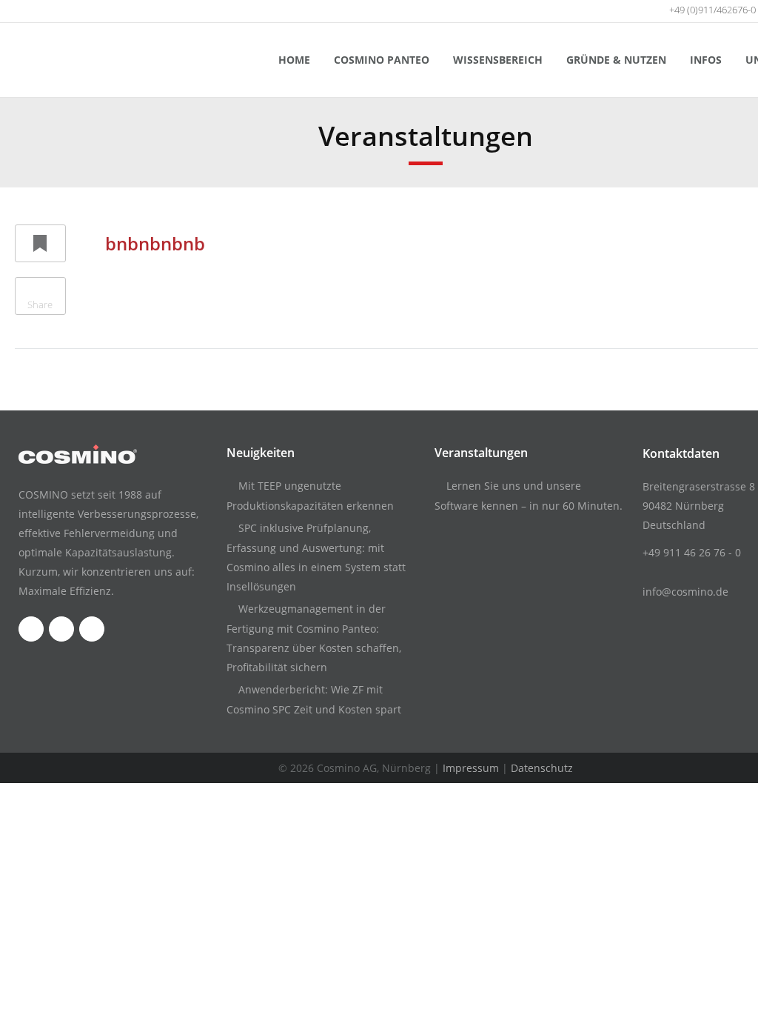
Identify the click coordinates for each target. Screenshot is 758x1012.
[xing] (76, 11)
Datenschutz (542, 768)
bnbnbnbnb (155, 243)
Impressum (471, 768)
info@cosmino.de (685, 592)
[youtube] (48, 11)
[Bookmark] (40, 243)
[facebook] (20, 11)
